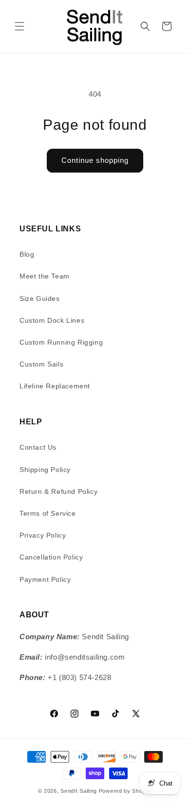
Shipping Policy (45, 469)
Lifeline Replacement (54, 386)
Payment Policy (45, 579)
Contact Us (38, 447)
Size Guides (39, 298)
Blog (26, 254)
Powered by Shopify (125, 791)
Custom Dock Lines (51, 320)
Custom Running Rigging (61, 342)
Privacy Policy (42, 535)
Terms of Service (47, 513)
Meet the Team (44, 276)
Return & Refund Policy (58, 491)
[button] (19, 26)
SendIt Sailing (78, 791)
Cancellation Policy (51, 557)
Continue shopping (95, 160)
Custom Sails (41, 364)
